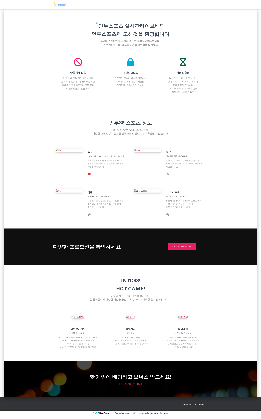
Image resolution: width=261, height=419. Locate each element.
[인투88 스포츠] (60, 4)
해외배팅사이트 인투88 (130, 384)
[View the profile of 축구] (89, 174)
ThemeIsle (203, 404)
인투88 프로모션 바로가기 (181, 246)
